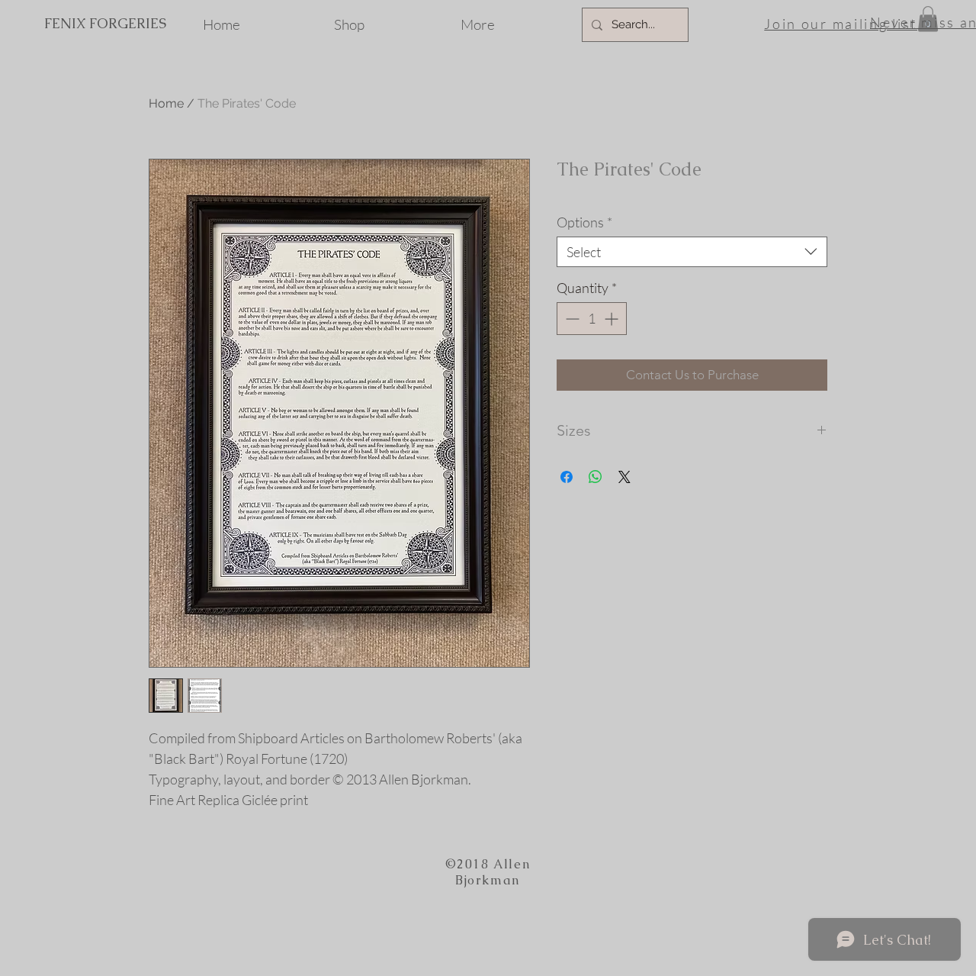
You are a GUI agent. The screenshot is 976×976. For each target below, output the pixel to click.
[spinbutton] (592, 318)
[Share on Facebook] (566, 477)
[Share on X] (624, 477)
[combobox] (692, 252)
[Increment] (612, 318)
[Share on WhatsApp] (595, 477)
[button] (928, 18)
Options (584, 222)
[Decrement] (571, 318)
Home (166, 103)
